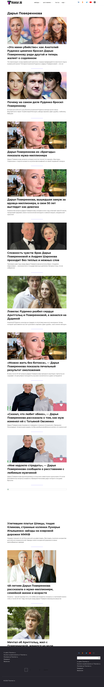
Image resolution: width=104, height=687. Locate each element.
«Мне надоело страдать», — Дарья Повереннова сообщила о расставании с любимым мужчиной (35, 469)
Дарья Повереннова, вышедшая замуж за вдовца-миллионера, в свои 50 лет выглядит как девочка (36, 203)
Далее (46, 670)
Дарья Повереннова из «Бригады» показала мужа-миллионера (31, 153)
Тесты (57, 2)
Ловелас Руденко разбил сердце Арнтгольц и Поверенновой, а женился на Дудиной (36, 315)
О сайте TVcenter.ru (10, 652)
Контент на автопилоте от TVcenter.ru (15, 655)
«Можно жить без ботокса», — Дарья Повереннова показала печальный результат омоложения (33, 366)
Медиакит (7, 659)
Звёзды (36, 2)
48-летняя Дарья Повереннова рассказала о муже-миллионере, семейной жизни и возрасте (30, 589)
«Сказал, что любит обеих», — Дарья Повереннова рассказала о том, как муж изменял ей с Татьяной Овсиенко (35, 417)
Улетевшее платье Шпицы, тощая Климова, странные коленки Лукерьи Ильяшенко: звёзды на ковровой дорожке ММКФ (33, 529)
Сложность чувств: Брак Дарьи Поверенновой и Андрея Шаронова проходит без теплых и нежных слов (33, 256)
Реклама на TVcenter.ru (11, 657)
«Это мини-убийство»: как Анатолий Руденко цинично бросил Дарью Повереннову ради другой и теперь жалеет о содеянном (32, 53)
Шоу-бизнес (47, 2)
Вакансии (7, 661)
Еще (63, 2)
